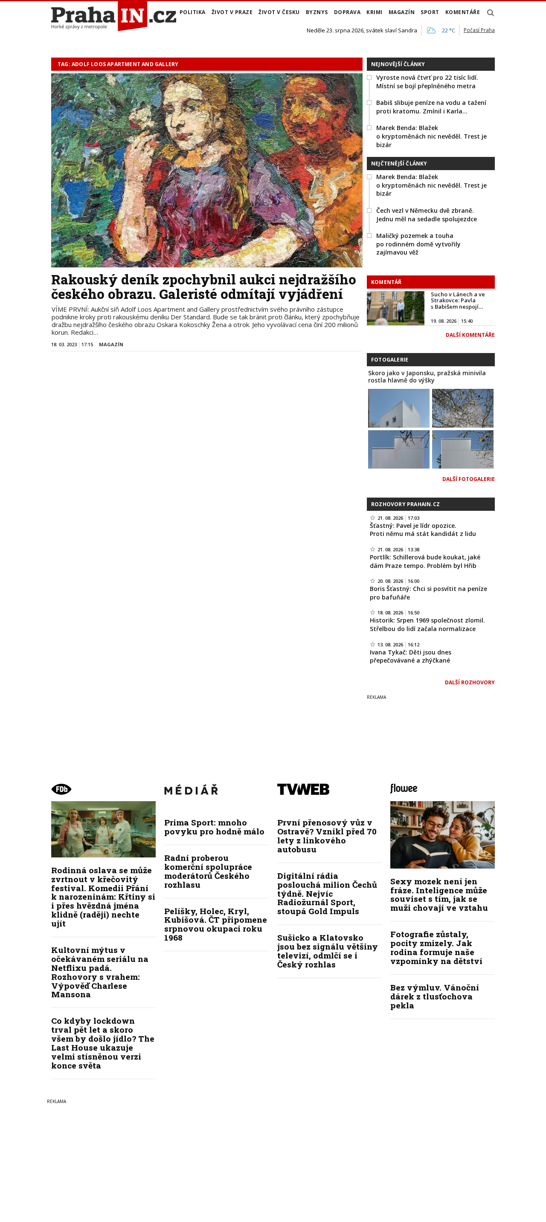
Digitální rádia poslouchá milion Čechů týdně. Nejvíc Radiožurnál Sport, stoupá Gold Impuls (327, 893)
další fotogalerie (468, 479)
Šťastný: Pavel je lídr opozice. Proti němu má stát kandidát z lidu (423, 529)
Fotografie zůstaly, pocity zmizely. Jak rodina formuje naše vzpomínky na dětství (436, 947)
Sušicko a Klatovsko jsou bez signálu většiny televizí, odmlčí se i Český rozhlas (327, 951)
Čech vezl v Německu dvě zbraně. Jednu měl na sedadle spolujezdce (426, 214)
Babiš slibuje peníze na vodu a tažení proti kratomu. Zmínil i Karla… (431, 106)
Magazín (402, 12)
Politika (193, 12)
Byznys (317, 12)
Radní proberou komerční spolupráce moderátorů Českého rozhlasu (208, 871)
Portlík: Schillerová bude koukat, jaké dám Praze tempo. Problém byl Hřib (425, 561)
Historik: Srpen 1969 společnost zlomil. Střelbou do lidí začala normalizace (427, 624)
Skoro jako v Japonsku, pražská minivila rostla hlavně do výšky (427, 376)
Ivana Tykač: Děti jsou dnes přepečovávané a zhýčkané (410, 656)
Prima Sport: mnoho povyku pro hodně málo (214, 827)
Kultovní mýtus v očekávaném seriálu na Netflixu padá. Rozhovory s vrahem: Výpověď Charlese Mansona (99, 971)
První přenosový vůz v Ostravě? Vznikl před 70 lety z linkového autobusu (327, 835)
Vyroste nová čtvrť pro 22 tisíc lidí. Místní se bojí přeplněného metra (427, 81)
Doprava (347, 12)
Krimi (374, 12)
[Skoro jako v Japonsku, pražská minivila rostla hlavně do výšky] (399, 407)
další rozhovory (470, 682)
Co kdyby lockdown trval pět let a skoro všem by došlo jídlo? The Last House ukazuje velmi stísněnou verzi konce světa (102, 1042)
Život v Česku (279, 12)
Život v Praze (232, 12)
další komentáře (470, 335)
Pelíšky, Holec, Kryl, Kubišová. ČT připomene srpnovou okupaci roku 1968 (215, 924)
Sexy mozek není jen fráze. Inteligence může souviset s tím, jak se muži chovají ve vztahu (439, 894)
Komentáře (462, 12)
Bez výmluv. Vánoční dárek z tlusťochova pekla (434, 996)
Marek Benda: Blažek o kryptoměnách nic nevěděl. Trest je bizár (431, 136)
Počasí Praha (479, 30)
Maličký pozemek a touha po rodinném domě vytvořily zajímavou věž (418, 244)
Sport (430, 12)
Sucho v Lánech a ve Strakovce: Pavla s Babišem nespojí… (458, 300)
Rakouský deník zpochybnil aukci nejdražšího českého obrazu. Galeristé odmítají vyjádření (203, 286)
